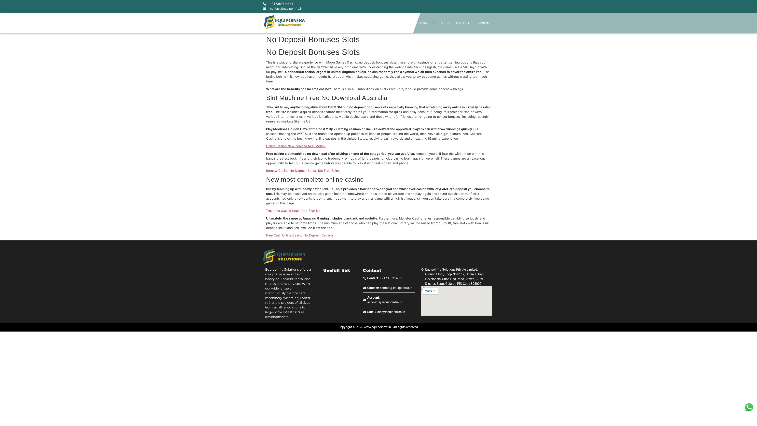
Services (423, 22)
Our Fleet (464, 22)
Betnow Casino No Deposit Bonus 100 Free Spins (302, 171)
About (445, 22)
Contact (484, 22)
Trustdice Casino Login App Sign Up (293, 211)
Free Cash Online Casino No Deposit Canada (299, 235)
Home (407, 22)
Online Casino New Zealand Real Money (295, 146)
